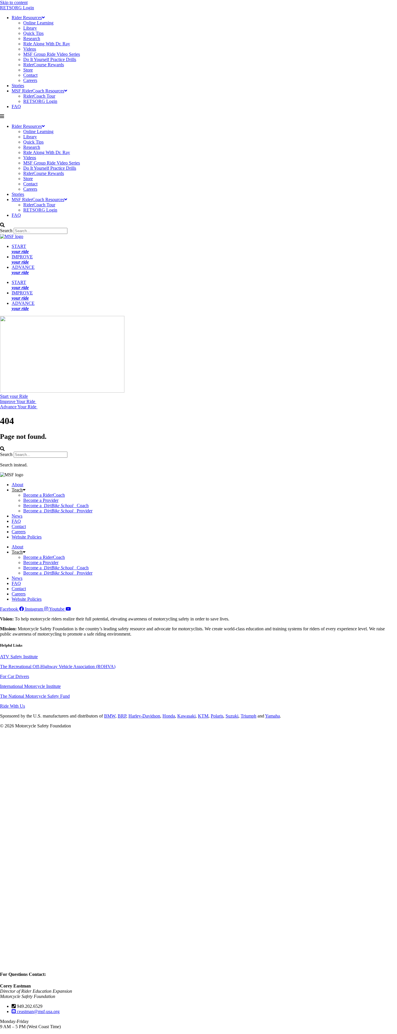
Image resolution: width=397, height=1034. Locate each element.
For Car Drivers (14, 676)
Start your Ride (14, 396)
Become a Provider (40, 500)
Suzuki (232, 715)
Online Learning (38, 22)
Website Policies (27, 536)
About (17, 484)
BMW (109, 715)
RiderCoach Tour (39, 96)
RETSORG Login (17, 7)
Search (6, 230)
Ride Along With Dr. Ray (46, 43)
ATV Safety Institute (19, 656)
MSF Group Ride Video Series (51, 54)
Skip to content (14, 2)
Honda (168, 715)
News (17, 516)
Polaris (217, 715)
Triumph (248, 715)
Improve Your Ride (18, 401)
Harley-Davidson (144, 715)
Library (30, 28)
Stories (18, 85)
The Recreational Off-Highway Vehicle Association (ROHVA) (57, 666)
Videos (29, 48)
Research (31, 38)
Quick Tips (33, 33)
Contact (30, 75)
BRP (122, 715)
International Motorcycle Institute (30, 686)
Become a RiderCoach (44, 495)
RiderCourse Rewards (43, 64)
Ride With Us (12, 706)
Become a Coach (56, 505)
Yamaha (272, 715)
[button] (198, 116)
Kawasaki (186, 715)
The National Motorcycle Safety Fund (35, 696)
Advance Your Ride (18, 406)
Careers (30, 80)
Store (28, 69)
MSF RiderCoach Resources (38, 90)
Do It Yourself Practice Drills (49, 59)
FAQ (16, 106)
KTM (203, 715)
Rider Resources (27, 17)
